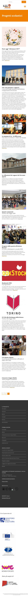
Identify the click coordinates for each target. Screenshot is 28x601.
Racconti (4, 437)
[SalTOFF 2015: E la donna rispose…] (14, 345)
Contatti (3, 416)
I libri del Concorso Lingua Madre (9, 434)
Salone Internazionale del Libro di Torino (10, 458)
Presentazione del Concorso (8, 452)
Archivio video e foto (6, 455)
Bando (3, 414)
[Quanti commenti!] (14, 200)
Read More (7, 60)
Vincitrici (4, 411)
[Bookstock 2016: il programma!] (14, 271)
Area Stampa (5, 422)
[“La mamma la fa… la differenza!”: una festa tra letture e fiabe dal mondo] (14, 124)
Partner (3, 419)
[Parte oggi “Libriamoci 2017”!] (14, 37)
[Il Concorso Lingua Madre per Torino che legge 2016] (14, 305)
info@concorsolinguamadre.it (8, 478)
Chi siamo (4, 408)
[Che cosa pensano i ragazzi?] (14, 75)
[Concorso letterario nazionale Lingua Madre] (7, 8)
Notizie (3, 466)
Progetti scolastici (6, 461)
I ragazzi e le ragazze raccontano (9, 463)
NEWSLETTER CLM (6, 498)
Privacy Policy (5, 481)
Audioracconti (5, 443)
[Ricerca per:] (15, 2)
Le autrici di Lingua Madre (7, 450)
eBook (3, 432)
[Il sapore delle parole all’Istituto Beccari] (14, 234)
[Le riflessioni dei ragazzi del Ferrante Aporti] (14, 163)
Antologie (4, 429)
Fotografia (4, 440)
